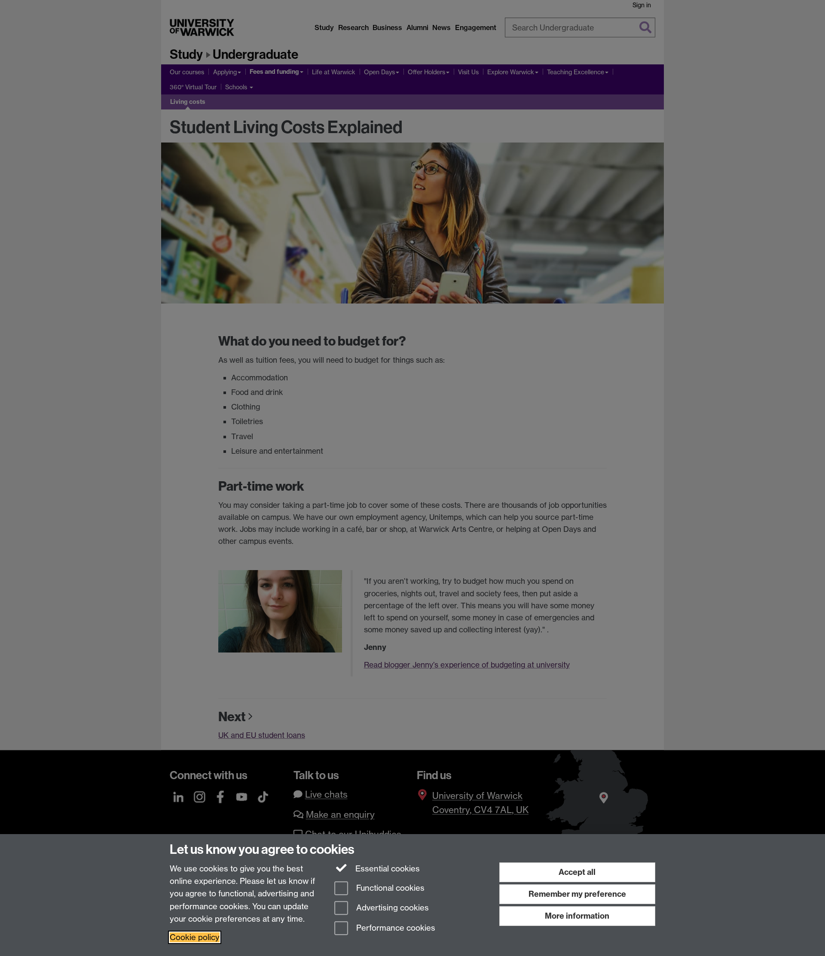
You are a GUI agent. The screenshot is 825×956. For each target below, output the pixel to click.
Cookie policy (195, 937)
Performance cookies (394, 928)
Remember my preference (577, 894)
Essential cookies (386, 869)
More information (577, 916)
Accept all (577, 872)
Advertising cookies (391, 908)
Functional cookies (389, 888)
